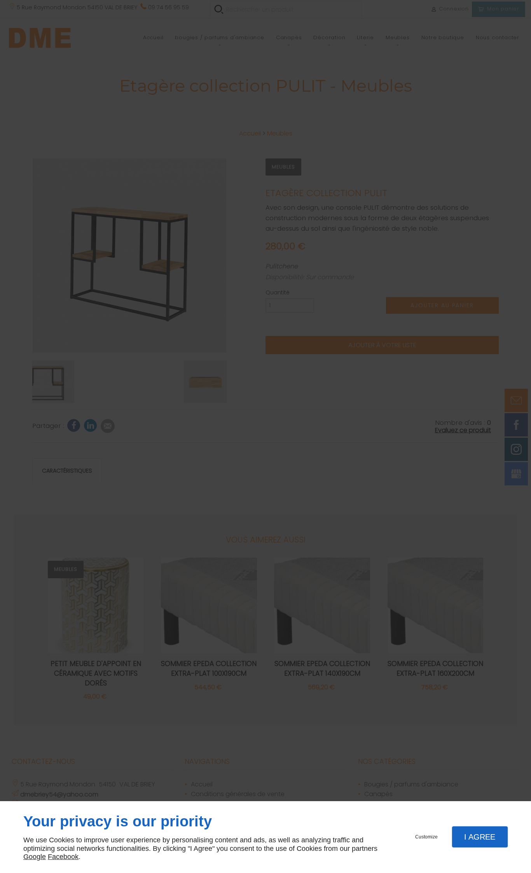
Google (34, 857)
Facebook (63, 857)
